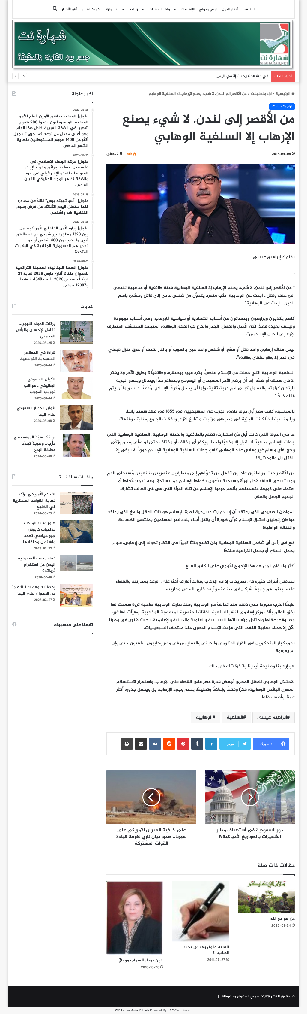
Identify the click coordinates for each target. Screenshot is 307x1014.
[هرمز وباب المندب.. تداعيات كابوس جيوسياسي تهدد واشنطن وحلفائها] (76, 531)
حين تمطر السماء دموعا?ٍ (141, 960)
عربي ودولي (208, 9)
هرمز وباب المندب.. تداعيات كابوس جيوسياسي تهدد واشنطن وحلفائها (38, 533)
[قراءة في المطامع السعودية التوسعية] (76, 361)
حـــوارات (111, 9)
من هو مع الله (282, 918)
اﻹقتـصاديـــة (184, 9)
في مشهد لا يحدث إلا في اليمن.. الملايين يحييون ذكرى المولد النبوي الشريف (205, 76)
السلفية (235, 717)
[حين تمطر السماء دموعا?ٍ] (134, 918)
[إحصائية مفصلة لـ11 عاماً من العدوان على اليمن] (76, 595)
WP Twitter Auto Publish (132, 1010)
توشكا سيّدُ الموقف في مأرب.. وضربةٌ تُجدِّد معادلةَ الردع (34, 443)
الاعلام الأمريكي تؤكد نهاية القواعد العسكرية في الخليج (34, 500)
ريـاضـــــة (130, 9)
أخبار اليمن (230, 9)
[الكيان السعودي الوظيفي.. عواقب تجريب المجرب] (76, 388)
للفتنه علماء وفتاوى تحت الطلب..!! (206, 950)
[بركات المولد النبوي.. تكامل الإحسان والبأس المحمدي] (76, 332)
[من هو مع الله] (266, 897)
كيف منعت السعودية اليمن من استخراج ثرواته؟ (36, 564)
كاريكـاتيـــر (91, 9)
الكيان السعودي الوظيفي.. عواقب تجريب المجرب (39, 385)
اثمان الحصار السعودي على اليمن (36, 411)
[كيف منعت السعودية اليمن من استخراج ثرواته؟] (76, 563)
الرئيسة (249, 9)
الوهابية (204, 717)
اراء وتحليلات (261, 94)
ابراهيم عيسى (272, 717)
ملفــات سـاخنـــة (156, 9)
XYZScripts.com (180, 1010)
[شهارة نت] (153, 45)
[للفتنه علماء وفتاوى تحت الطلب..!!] (200, 911)
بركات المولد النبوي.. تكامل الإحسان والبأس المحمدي (35, 330)
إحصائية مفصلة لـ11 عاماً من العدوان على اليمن (33, 590)
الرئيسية (283, 94)
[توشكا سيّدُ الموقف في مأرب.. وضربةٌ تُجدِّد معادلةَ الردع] (76, 445)
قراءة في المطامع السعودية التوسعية (37, 355)
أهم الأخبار (69, 9)
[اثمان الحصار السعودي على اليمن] (76, 418)
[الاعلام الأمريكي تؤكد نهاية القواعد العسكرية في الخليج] (76, 503)
